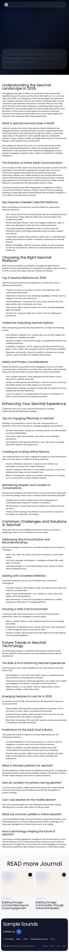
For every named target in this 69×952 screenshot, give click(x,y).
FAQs (25, 939)
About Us (45, 946)
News (18, 939)
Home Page (8, 939)
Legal (63, 946)
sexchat (55, 96)
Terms (58, 946)
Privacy (52, 946)
